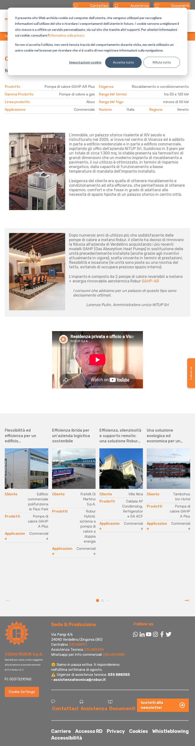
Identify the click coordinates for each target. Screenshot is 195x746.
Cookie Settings (22, 692)
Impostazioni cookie (85, 62)
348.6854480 (114, 654)
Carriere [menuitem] (61, 731)
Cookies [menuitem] (138, 731)
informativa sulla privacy (66, 35)
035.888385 (94, 649)
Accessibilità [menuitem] (66, 738)
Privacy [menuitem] (116, 731)
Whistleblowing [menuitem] (170, 731)
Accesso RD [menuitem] (88, 731)
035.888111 (78, 644)
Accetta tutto (123, 62)
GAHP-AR (150, 281)
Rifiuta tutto (161, 62)
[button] (97, 600)
